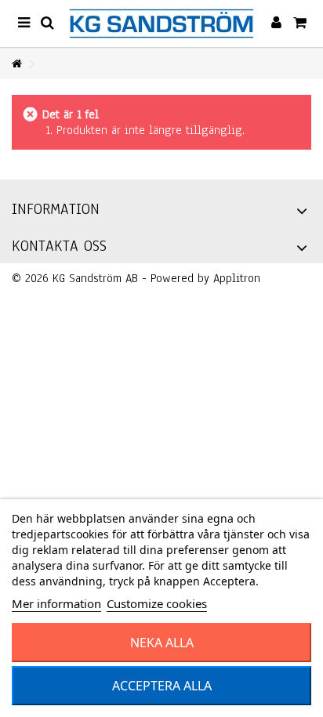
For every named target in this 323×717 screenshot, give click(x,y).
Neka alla (162, 642)
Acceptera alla (162, 685)
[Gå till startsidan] (16, 64)
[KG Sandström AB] (161, 23)
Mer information (56, 603)
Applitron (236, 278)
